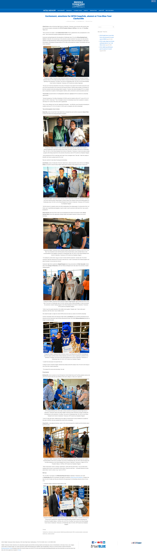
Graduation (93, 10)
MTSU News (48, 10)
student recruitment (51, 533)
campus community (56, 531)
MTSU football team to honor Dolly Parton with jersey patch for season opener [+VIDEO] (107, 37)
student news (45, 533)
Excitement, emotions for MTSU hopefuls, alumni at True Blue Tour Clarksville (78, 17)
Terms (19, 550)
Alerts (101, 10)
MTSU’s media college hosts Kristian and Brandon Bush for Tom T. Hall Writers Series (107, 43)
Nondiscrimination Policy (7, 548)
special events (85, 531)
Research (69, 10)
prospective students (78, 531)
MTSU (154, 1)
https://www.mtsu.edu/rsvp (76, 477)
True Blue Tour (89, 21)
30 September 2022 (80, 21)
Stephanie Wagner (71, 21)
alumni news (51, 531)
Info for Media (110, 10)
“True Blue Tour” (45, 531)
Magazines (60, 10)
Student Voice (78, 10)
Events (86, 10)
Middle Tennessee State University (66, 531)
